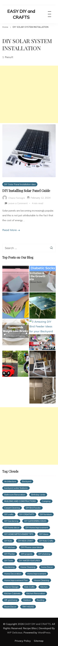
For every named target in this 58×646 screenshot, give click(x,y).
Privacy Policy (23, 640)
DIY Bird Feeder (33, 508)
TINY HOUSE (28, 606)
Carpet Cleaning (12, 508)
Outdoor (27, 600)
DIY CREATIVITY (26, 514)
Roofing (40, 600)
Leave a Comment (18, 204)
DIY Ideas (43, 534)
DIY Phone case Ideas (31, 547)
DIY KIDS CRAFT (25, 540)
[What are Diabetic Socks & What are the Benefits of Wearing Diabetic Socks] (42, 279)
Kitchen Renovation (35, 593)
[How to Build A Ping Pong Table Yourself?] (42, 305)
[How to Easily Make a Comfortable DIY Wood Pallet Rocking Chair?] (42, 364)
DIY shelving (44, 554)
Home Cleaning (28, 567)
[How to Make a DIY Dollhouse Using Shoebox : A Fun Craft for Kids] (42, 342)
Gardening (9, 567)
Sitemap (38, 640)
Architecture (10, 481)
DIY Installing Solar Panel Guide (26, 190)
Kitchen (44, 587)
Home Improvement (36, 573)
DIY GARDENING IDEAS (35, 521)
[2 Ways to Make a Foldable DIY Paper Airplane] (15, 305)
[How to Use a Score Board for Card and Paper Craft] (15, 279)
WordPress (44, 632)
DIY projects (26, 554)
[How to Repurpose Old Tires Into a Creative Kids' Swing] (15, 364)
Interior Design (11, 587)
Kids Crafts (29, 587)
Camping (46, 501)
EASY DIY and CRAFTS (21, 14)
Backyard (26, 481)
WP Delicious (14, 632)
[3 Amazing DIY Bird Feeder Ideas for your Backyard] (42, 326)
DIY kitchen (9, 547)
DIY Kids (8, 540)
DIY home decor (11, 527)
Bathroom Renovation (14, 494)
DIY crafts (8, 514)
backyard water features (16, 488)
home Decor (47, 567)
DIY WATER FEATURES (29, 560)
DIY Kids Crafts (46, 540)
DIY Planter (9, 554)
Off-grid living (10, 600)
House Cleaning (41, 580)
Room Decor (10, 606)
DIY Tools (8, 560)
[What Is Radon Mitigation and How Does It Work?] (42, 390)
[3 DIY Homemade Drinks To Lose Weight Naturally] (15, 332)
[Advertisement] (29, 94)
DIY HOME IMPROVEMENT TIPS (18, 534)
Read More (9, 230)
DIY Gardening (11, 521)
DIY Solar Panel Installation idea (20, 184)
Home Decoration (12, 573)
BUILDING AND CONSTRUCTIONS (20, 501)
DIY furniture (46, 514)
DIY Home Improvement (37, 527)
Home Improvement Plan (16, 580)
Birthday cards (38, 494)
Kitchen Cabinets (12, 593)
